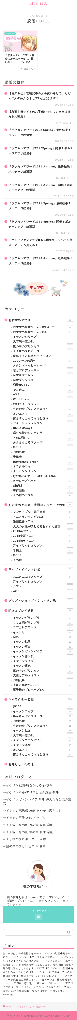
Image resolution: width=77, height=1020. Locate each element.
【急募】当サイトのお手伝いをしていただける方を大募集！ (39, 114)
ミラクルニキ (41, 466)
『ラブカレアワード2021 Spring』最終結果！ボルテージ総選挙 (39, 206)
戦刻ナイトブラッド (41, 404)
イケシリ (42, 632)
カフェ (41, 586)
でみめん (41, 389)
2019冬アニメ (41, 531)
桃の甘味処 (38, 4)
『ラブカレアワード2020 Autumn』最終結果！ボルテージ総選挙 (40, 261)
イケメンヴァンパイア (42, 651)
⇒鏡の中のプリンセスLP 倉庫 (24, 846)
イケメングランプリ (41, 617)
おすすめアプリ (39, 320)
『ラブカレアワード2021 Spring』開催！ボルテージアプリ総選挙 (39, 224)
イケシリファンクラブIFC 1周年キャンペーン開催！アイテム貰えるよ (40, 242)
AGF (41, 591)
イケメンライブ (41, 661)
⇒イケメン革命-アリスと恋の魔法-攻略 (31, 792)
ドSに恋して (41, 437)
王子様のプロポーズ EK (41, 351)
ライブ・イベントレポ (39, 569)
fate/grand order (41, 461)
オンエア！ (41, 413)
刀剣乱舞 (41, 452)
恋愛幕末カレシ (41, 375)
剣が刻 (41, 485)
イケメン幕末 (41, 665)
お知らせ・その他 (39, 764)
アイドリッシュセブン (41, 423)
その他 (41, 560)
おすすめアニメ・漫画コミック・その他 (39, 504)
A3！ (41, 394)
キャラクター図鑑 (40, 699)
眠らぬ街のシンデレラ (41, 432)
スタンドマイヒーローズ (41, 365)
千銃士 (41, 456)
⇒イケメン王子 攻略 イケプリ (24, 817)
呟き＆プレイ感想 (39, 610)
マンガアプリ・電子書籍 (41, 511)
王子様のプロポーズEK (41, 689)
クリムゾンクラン (41, 471)
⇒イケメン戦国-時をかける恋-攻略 (28, 785)
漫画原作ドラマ (41, 521)
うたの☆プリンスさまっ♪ (41, 408)
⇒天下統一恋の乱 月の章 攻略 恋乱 (28, 825)
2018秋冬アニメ (41, 540)
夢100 (41, 447)
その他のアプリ (41, 495)
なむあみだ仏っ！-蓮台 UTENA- (41, 476)
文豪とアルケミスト (41, 675)
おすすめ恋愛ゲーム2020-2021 (41, 327)
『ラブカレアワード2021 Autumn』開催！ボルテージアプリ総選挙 (40, 188)
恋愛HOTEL (41, 384)
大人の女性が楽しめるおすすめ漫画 (41, 526)
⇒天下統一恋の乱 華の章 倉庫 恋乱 (28, 832)
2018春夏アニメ (41, 535)
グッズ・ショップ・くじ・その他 (39, 600)
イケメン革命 (42, 646)
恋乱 (42, 637)
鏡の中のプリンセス (41, 346)
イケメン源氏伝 (41, 656)
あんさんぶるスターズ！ (41, 442)
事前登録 (42, 490)
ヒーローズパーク (41, 480)
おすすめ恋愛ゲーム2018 (41, 332)
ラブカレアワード (42, 627)
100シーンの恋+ (41, 360)
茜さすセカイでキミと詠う (41, 418)
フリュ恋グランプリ (41, 622)
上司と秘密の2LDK (41, 685)
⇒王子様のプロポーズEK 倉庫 (24, 839)
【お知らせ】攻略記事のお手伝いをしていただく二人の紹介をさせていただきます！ (39, 96)
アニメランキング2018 (41, 516)
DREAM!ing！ (41, 428)
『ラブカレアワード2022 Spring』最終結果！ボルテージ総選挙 (39, 132)
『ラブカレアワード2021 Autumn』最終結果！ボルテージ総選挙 (40, 169)
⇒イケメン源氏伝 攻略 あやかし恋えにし (32, 810)
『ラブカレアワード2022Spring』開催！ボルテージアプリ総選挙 (40, 151)
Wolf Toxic (41, 399)
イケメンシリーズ (41, 336)
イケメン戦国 (42, 641)
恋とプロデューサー (41, 370)
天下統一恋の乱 (41, 341)
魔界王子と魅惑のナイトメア (41, 356)
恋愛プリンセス (41, 380)
